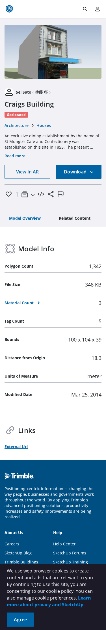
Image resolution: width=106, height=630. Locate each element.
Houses (43, 125)
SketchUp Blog (18, 553)
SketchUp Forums (69, 553)
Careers (12, 544)
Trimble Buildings (21, 562)
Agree (20, 619)
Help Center (64, 544)
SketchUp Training (70, 562)
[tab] (25, 218)
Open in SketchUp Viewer (53, 52)
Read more (15, 155)
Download (76, 172)
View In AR (27, 172)
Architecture (17, 125)
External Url (16, 446)
